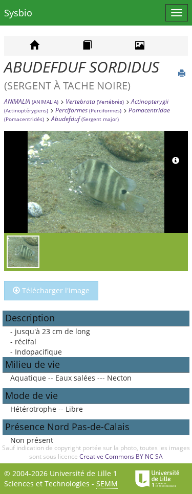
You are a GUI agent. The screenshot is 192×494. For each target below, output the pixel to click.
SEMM (107, 483)
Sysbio (18, 13)
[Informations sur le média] (175, 161)
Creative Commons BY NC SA (121, 456)
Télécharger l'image (55, 290)
